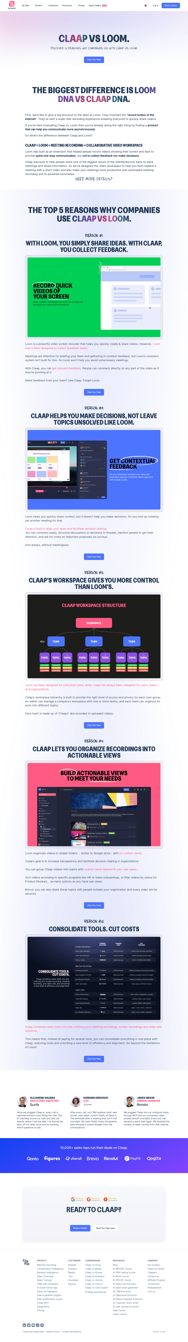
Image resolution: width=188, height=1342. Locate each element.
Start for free (94, 59)
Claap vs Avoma (93, 1272)
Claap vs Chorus (93, 1284)
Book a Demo (171, 5)
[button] (26, 5)
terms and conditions (33, 1332)
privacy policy (53, 1332)
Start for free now (105, 1228)
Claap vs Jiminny (94, 1280)
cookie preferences (71, 1332)
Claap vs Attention (94, 1276)
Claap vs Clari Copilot (96, 1287)
